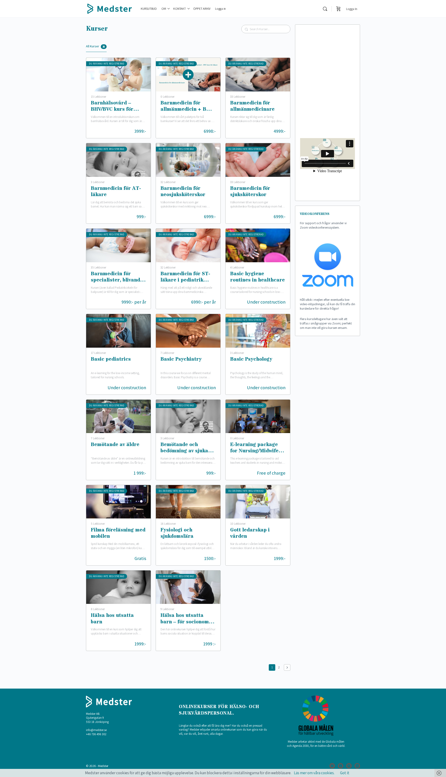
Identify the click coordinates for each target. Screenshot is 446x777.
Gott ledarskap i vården (250, 533)
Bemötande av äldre (115, 445)
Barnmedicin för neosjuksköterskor (183, 191)
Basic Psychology (251, 359)
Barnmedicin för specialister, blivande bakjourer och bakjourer (117, 277)
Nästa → (287, 667)
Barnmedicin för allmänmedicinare (252, 106)
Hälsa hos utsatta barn (112, 618)
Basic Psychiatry (181, 359)
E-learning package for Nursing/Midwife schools (254, 448)
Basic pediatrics (111, 359)
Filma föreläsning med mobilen (118, 533)
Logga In (351, 9)
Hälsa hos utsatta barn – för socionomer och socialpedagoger (187, 619)
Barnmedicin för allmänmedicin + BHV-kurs (188, 106)
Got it (344, 772)
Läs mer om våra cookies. (314, 772)
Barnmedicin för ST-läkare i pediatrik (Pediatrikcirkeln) (185, 277)
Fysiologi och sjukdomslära (177, 533)
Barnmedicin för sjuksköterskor (250, 191)
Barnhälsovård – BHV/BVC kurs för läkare (112, 106)
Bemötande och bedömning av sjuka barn (184, 448)
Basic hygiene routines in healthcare (257, 277)
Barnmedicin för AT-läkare (116, 191)
